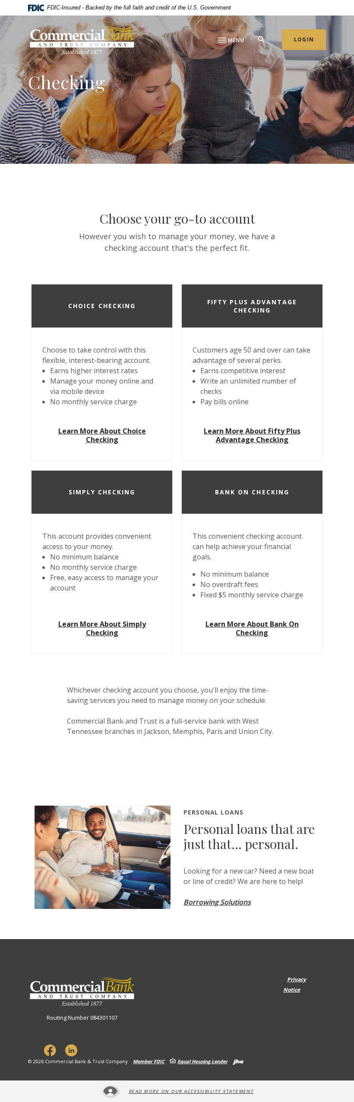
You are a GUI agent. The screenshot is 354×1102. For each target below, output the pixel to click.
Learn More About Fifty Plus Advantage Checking (252, 435)
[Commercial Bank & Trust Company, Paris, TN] (82, 40)
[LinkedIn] (71, 1050)
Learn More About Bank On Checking (252, 628)
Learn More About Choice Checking (102, 435)
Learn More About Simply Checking (102, 628)
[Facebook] (49, 1050)
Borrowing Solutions (217, 902)
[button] (102, 306)
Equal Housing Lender (202, 1061)
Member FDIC (148, 1061)
